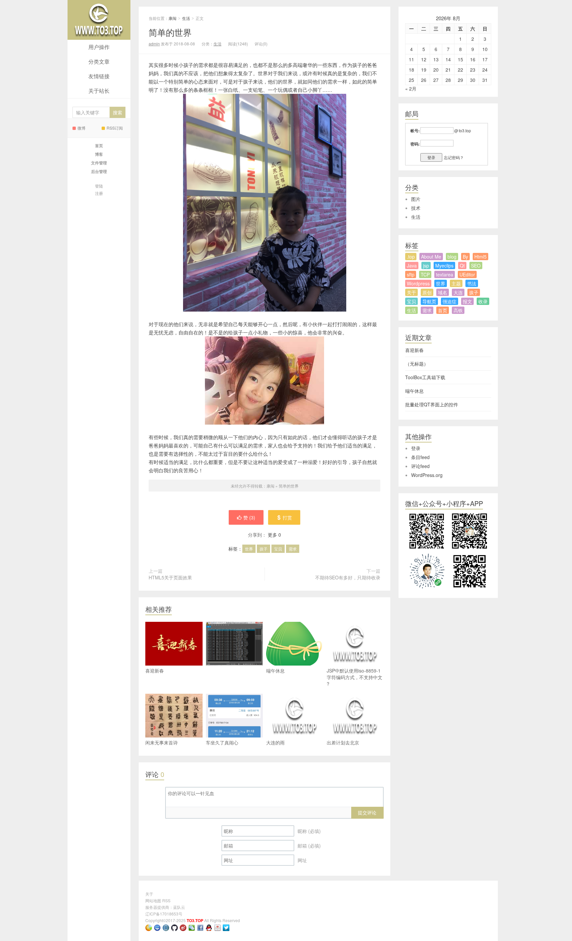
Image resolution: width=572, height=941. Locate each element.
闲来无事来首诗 (161, 742)
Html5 (480, 256)
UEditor (467, 274)
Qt (462, 265)
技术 (415, 208)
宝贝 (278, 549)
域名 (442, 292)
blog (452, 256)
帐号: (415, 131)
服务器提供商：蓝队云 (165, 907)
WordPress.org (427, 475)
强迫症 (449, 301)
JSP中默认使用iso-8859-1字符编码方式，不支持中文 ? (354, 677)
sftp (410, 274)
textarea (444, 274)
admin (154, 43)
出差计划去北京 (343, 742)
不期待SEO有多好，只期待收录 (347, 577)
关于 (411, 292)
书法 (471, 283)
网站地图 (153, 900)
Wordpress (418, 283)
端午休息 (275, 670)
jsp (426, 265)
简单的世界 (170, 32)
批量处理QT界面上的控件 (431, 404)
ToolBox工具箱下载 (425, 377)
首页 (442, 310)
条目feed (420, 457)
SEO (476, 265)
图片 (415, 199)
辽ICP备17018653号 (163, 913)
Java (412, 265)
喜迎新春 (154, 670)
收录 (483, 301)
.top (411, 256)
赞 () (249, 517)
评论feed (420, 466)
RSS (166, 900)
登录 (415, 448)
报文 (467, 301)
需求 (293, 549)
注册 (99, 193)
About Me (431, 256)
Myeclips (444, 265)
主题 (456, 283)
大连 (458, 292)
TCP (425, 274)
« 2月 (410, 88)
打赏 (287, 517)
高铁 (458, 310)
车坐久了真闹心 (222, 742)
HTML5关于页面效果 (170, 577)
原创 (427, 292)
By (465, 256)
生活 (186, 18)
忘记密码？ (454, 157)
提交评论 (367, 812)
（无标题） (416, 363)
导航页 (429, 301)
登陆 (99, 186)
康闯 (99, 20)
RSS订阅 (115, 128)
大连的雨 (275, 742)
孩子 (263, 549)
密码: (415, 144)
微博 (81, 128)
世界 (249, 549)
